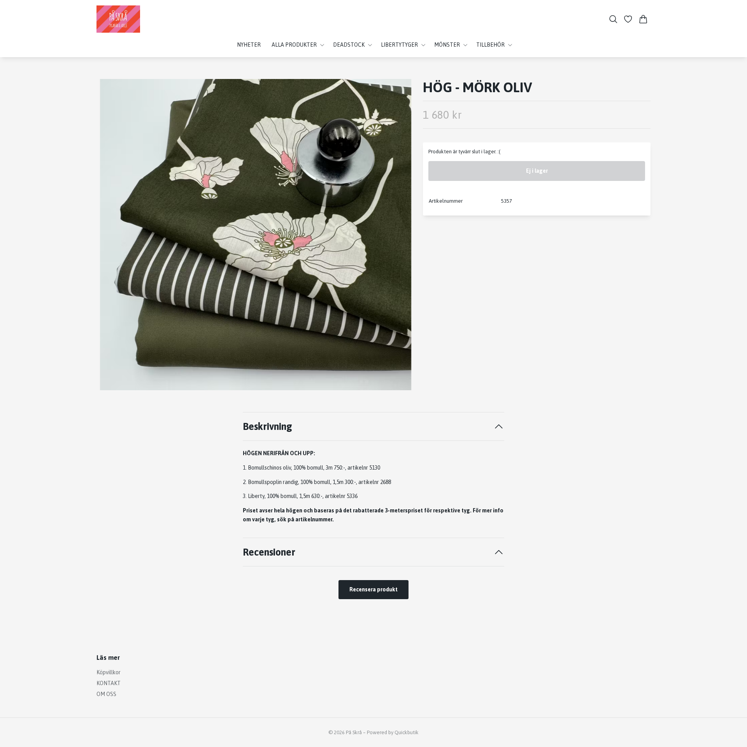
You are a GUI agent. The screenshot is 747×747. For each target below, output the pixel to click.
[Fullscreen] (255, 234)
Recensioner (269, 552)
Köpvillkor (108, 672)
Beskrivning (267, 426)
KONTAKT (108, 683)
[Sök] (613, 19)
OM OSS (106, 694)
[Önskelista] (628, 19)
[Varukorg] (643, 19)
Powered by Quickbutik (393, 732)
